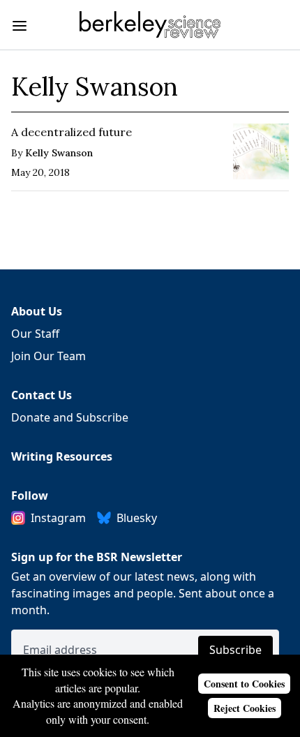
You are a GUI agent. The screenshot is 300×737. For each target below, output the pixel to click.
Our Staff (35, 333)
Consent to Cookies (244, 683)
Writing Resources (61, 456)
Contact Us (41, 395)
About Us (36, 311)
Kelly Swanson (59, 153)
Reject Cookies (244, 708)
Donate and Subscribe (69, 417)
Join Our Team (48, 356)
